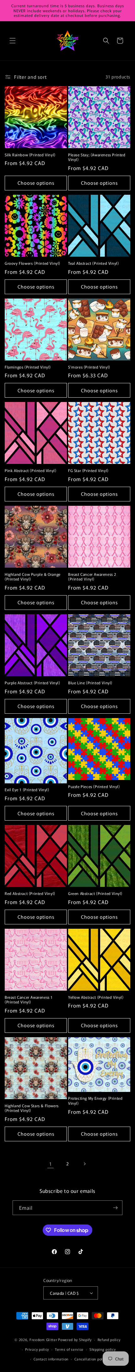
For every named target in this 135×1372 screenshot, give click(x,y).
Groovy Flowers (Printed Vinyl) (32, 263)
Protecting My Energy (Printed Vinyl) (95, 1100)
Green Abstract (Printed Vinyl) (95, 893)
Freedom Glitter (43, 1339)
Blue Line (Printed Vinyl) (90, 682)
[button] (12, 41)
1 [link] (50, 1163)
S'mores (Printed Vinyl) (89, 366)
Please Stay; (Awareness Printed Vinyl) (97, 157)
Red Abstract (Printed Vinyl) (30, 893)
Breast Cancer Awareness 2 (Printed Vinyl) (92, 576)
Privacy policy (37, 1349)
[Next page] (84, 1164)
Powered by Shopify (75, 1339)
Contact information (51, 1358)
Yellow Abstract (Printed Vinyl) (96, 997)
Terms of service (69, 1349)
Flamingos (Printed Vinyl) (28, 366)
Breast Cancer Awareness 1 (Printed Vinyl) (29, 999)
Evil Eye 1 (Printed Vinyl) (27, 789)
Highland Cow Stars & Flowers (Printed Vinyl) (32, 1108)
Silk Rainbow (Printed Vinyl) (30, 154)
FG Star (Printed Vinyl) (88, 470)
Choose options (36, 182)
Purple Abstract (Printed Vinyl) (32, 682)
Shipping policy (102, 1349)
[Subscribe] (115, 1207)
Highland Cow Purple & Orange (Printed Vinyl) (33, 576)
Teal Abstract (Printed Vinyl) (93, 263)
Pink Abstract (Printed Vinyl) (30, 470)
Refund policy (109, 1339)
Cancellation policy (90, 1358)
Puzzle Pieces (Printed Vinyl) (94, 786)
